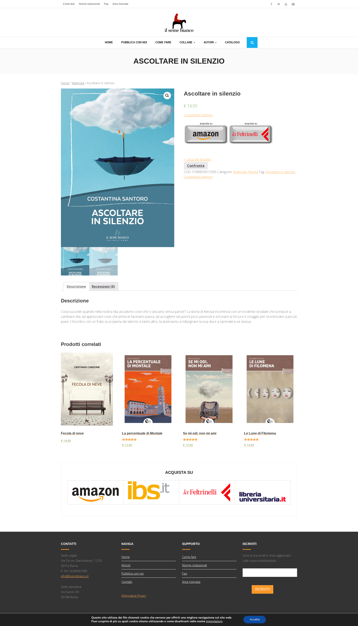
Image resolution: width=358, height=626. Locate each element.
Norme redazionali (89, 3)
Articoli (125, 565)
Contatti (126, 582)
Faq (106, 3)
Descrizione (76, 286)
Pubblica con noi (132, 573)
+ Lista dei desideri (197, 159)
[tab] (76, 286)
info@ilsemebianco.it (75, 576)
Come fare (69, 3)
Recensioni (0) (103, 286)
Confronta (195, 165)
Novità (253, 172)
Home (65, 83)
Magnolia (78, 83)
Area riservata (120, 3)
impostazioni (214, 621)
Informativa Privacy (133, 596)
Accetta (255, 619)
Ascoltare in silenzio (280, 172)
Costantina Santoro (198, 115)
